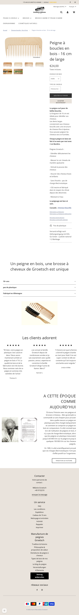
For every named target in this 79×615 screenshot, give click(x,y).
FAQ (39, 506)
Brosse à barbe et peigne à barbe (48, 18)
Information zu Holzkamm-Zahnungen (60, 214)
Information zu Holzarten (57, 212)
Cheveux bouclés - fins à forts (19, 30)
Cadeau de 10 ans (39, 515)
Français (71, 7)
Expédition (39, 512)
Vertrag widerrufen (39, 575)
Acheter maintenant (61, 101)
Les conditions (39, 509)
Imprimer (39, 527)
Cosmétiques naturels (27, 23)
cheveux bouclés (64, 208)
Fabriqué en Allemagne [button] (12, 293)
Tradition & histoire (64, 461)
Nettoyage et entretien (39, 518)
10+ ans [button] (6, 281)
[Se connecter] (67, 12)
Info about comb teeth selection (59, 220)
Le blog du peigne (39, 564)
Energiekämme (9, 23)
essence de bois (56, 74)
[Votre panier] (74, 12)
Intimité (39, 521)
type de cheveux (56, 84)
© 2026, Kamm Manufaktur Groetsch (37, 609)
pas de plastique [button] (9, 287)
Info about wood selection (57, 218)
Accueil (5, 30)
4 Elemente (39, 570)
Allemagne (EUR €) (59, 7)
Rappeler (39, 524)
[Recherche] (61, 12)
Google (46, 2)
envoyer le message (39, 494)
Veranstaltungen (39, 567)
